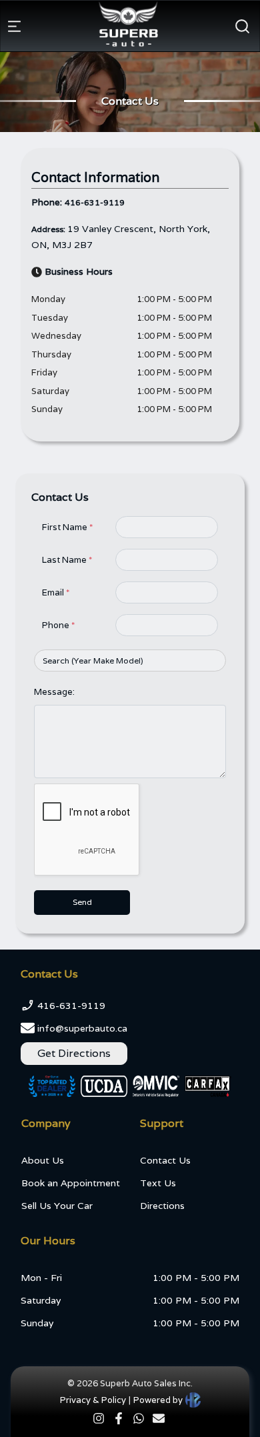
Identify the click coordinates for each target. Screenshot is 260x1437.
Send (82, 902)
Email (55, 592)
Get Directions (74, 1053)
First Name (67, 527)
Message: (54, 691)
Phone (58, 625)
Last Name (67, 559)
